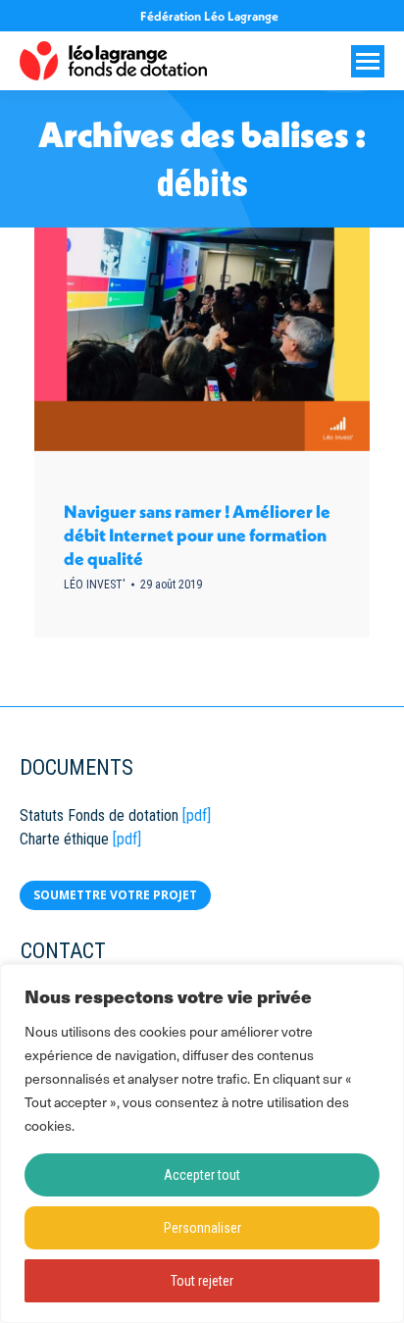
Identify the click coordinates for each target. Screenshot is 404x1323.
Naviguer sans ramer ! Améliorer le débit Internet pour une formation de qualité (197, 535)
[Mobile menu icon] (367, 61)
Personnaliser (202, 1228)
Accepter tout (202, 1175)
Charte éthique (64, 839)
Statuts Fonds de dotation (99, 815)
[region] (202, 1143)
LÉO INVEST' (95, 584)
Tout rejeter (202, 1281)
